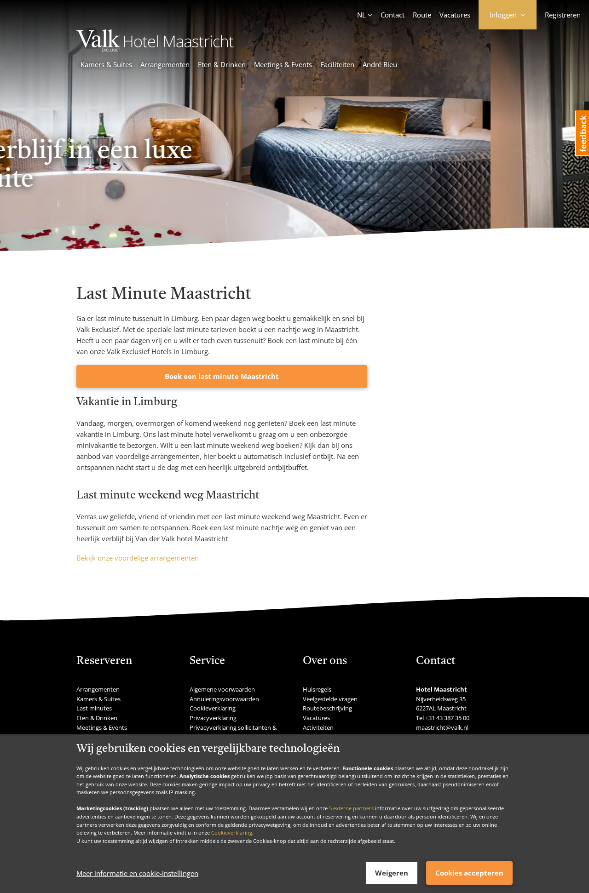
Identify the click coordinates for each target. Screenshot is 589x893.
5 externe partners (351, 808)
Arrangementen (165, 64)
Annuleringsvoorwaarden (224, 699)
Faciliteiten (337, 64)
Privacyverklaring (213, 718)
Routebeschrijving (327, 708)
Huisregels (317, 689)
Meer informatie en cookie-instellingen (137, 873)
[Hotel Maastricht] (155, 48)
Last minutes (94, 708)
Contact (392, 14)
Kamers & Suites (106, 64)
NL (361, 14)
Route (422, 14)
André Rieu (380, 64)
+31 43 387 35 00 (447, 718)
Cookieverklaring (231, 832)
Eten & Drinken (222, 64)
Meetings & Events (283, 64)
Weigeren (391, 872)
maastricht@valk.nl (442, 727)
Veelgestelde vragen (330, 699)
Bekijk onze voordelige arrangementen (137, 557)
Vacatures (454, 14)
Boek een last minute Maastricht (222, 376)
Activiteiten (318, 727)
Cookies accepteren (469, 872)
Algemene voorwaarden (222, 689)
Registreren (563, 14)
